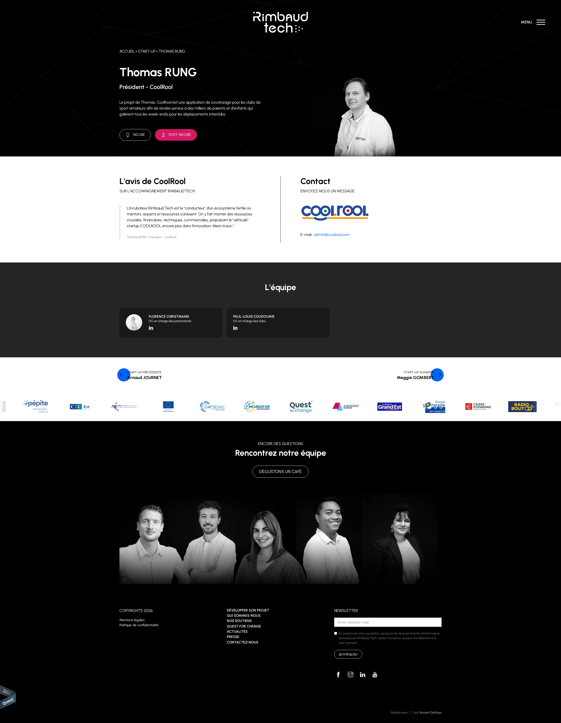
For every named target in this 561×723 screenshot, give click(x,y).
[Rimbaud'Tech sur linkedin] (363, 674)
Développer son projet (248, 610)
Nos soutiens (239, 621)
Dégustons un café (280, 471)
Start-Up (146, 51)
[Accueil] (280, 21)
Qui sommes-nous (244, 615)
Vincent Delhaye (430, 712)
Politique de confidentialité (138, 625)
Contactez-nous (242, 642)
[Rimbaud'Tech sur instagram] (350, 674)
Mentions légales (132, 620)
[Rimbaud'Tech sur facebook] (338, 674)
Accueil (127, 51)
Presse (233, 637)
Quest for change (244, 626)
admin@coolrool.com (332, 234)
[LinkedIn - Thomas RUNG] (151, 327)
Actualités (237, 631)
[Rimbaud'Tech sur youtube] (375, 674)
